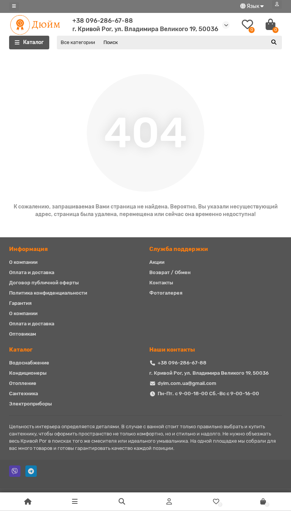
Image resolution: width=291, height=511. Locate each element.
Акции (156, 262)
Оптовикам (22, 334)
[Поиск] (274, 42)
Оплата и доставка (31, 272)
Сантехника (23, 393)
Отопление (22, 383)
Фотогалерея (165, 293)
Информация (28, 249)
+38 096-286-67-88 (102, 20)
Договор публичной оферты (44, 282)
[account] (277, 4)
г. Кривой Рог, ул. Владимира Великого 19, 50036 (209, 373)
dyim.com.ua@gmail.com (187, 383)
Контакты (161, 282)
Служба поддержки (178, 249)
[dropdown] (14, 6)
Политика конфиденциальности (48, 293)
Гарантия (20, 303)
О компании (23, 262)
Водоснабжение (29, 363)
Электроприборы (30, 404)
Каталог (21, 349)
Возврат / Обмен (170, 272)
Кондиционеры (28, 373)
